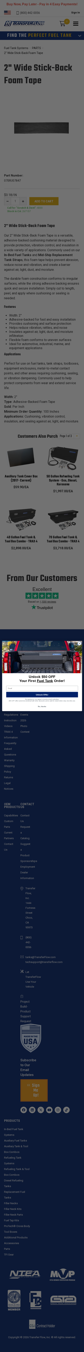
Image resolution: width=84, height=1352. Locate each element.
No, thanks (42, 706)
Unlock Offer (42, 695)
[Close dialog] (79, 643)
